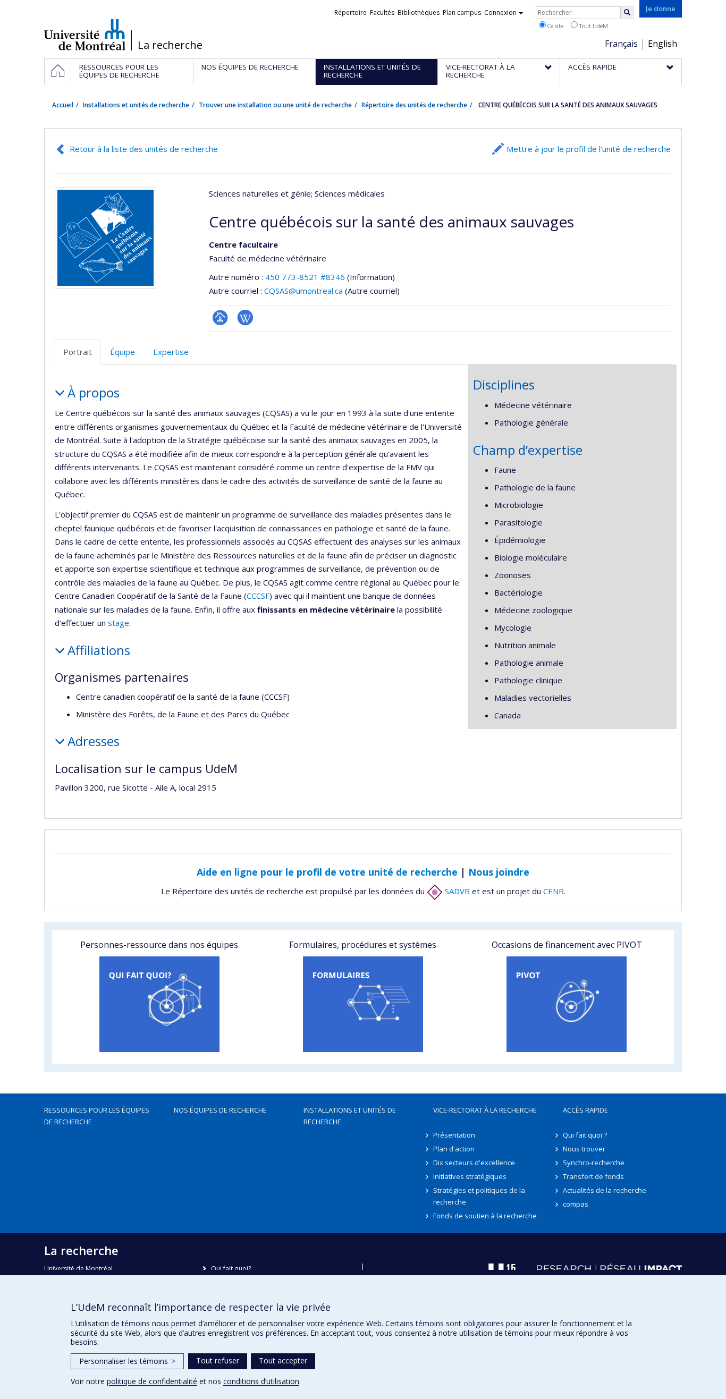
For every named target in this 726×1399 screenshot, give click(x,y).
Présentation (454, 1135)
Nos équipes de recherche (220, 1110)
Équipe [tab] (122, 351)
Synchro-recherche (593, 1162)
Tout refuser (217, 1360)
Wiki (245, 317)
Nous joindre (498, 872)
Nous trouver (584, 1149)
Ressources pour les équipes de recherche (96, 1115)
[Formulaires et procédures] (362, 1004)
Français (621, 43)
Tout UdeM (593, 26)
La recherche (170, 45)
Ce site (554, 26)
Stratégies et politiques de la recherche (479, 1196)
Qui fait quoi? (231, 1268)
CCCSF (258, 595)
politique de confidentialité (152, 1381)
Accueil (62, 104)
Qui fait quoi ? (585, 1135)
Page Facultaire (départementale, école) (220, 317)
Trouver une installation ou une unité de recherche (275, 104)
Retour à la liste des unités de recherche (144, 148)
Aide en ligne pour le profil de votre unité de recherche (327, 872)
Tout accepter (283, 1360)
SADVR (456, 891)
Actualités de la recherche (604, 1190)
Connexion (500, 12)
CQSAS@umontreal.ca (303, 290)
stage (118, 622)
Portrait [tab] (77, 351)
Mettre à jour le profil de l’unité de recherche (588, 148)
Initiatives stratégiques (469, 1176)
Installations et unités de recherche (136, 104)
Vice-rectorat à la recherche (485, 1110)
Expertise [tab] (171, 351)
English (662, 43)
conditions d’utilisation (261, 1381)
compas (575, 1204)
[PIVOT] (566, 1004)
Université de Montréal (84, 34)
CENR (553, 891)
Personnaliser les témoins (127, 1361)
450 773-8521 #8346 (305, 277)
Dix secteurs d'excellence (474, 1162)
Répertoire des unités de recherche (414, 104)
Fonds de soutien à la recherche (485, 1215)
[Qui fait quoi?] (159, 1004)
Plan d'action (454, 1149)
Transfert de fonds (593, 1176)
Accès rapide (585, 1110)
